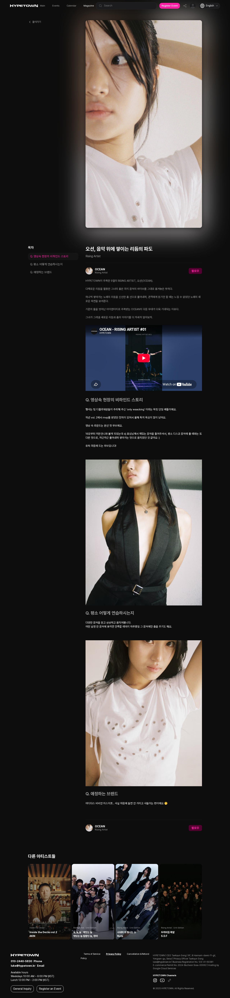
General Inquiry (22, 988)
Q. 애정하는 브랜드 (41, 272)
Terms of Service (92, 954)
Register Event (170, 5)
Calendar (71, 6)
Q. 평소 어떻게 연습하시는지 (46, 264)
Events (55, 6)
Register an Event (50, 988)
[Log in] (193, 6)
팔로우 (195, 271)
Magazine (89, 6)
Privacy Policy (113, 954)
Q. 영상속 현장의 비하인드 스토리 (49, 256)
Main (42, 6)
